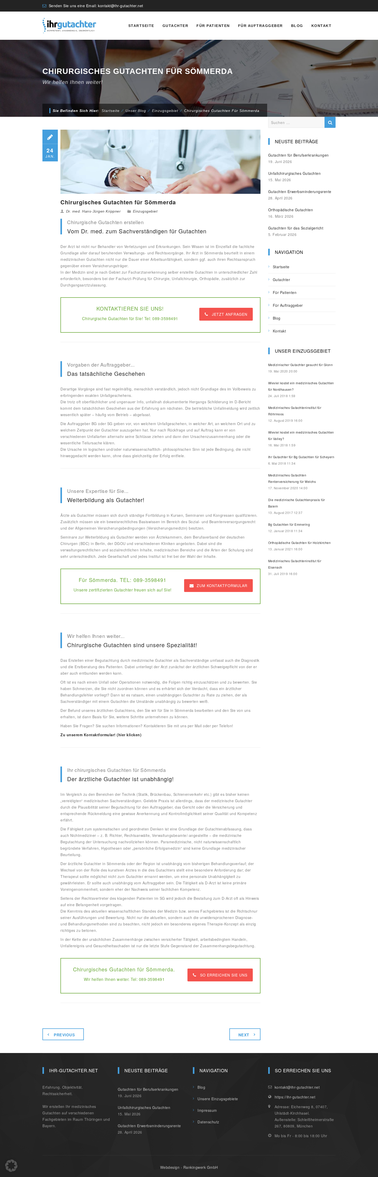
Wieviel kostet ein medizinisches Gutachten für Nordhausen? (301, 386)
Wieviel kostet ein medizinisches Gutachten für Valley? (301, 435)
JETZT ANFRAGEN (229, 314)
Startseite (141, 26)
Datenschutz (208, 1121)
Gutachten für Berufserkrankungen (298, 155)
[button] (11, 1165)
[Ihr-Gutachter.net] (69, 26)
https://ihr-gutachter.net (295, 1096)
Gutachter (175, 26)
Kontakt (321, 26)
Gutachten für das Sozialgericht (295, 228)
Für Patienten (213, 26)
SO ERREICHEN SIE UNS (223, 975)
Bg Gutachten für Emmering (289, 524)
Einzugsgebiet (145, 211)
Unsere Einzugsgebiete (217, 1098)
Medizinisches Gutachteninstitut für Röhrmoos (294, 410)
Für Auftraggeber (260, 26)
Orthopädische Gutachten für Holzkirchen (299, 542)
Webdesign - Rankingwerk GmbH (189, 1167)
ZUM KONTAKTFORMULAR (222, 585)
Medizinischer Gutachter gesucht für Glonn (300, 364)
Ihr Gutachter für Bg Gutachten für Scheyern (301, 457)
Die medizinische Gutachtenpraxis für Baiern (296, 502)
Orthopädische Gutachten (290, 209)
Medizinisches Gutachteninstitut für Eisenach (294, 564)
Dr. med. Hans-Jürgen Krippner (93, 211)
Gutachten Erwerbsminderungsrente (299, 191)
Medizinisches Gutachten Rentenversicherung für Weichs (292, 478)
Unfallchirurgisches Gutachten (294, 173)
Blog (297, 26)
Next (243, 1035)
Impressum (207, 1110)
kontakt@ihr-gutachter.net (120, 5)
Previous (64, 1035)
